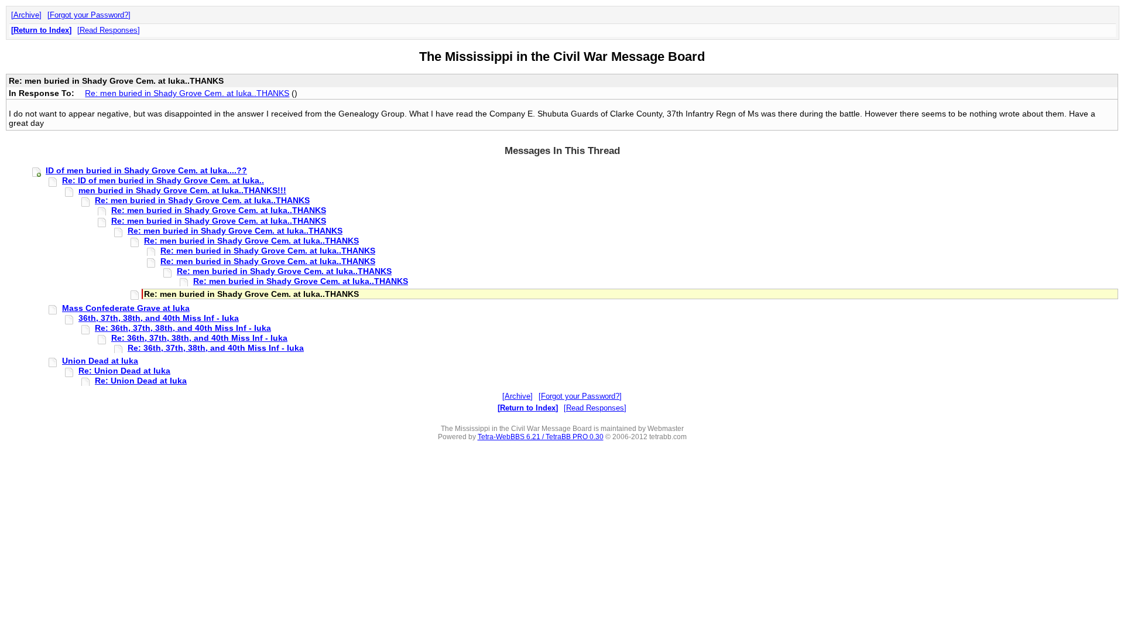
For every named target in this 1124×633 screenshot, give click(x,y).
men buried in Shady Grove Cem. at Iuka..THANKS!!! (182, 190)
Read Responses (109, 30)
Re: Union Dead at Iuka (124, 370)
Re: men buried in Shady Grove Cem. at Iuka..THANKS (187, 93)
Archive (26, 15)
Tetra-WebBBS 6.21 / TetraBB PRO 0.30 (541, 437)
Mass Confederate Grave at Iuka (126, 308)
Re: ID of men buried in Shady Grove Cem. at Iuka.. (163, 180)
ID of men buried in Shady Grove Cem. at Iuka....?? (146, 170)
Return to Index (41, 30)
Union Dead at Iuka (100, 360)
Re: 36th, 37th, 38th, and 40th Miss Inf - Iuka (183, 328)
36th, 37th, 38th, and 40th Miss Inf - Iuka (158, 318)
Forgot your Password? (89, 15)
